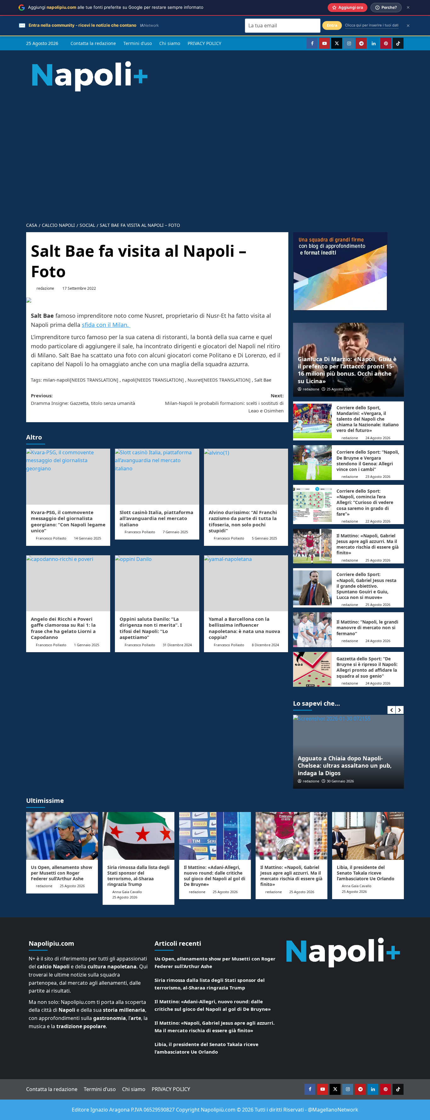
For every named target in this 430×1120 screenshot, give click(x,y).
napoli (128, 380)
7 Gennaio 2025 (175, 531)
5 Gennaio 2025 (264, 538)
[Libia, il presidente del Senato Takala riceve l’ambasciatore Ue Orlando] (368, 836)
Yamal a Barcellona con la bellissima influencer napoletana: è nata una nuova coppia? (244, 628)
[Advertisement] (215, 152)
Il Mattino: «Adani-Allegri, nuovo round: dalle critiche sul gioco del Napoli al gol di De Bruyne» (214, 876)
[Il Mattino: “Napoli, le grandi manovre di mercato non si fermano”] (312, 629)
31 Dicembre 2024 (177, 644)
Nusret (195, 380)
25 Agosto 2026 (339, 389)
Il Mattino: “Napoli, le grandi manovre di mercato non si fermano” (367, 627)
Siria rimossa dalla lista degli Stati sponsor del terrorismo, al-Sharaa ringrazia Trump (138, 876)
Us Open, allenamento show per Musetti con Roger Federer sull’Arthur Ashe (61, 873)
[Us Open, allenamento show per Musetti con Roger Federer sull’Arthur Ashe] (62, 836)
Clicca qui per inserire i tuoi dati (372, 25)
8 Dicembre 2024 (265, 644)
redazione (45, 288)
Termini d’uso (137, 43)
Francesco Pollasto (51, 538)
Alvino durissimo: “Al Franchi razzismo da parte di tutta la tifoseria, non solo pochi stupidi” (243, 521)
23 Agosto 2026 (377, 476)
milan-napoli (56, 380)
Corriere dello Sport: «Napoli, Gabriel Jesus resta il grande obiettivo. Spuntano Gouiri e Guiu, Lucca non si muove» (366, 585)
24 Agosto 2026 (377, 437)
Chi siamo (169, 43)
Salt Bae (262, 380)
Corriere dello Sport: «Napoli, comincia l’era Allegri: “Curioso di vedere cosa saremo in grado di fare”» (365, 502)
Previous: (83, 399)
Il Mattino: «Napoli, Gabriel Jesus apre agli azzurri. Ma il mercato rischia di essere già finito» (368, 544)
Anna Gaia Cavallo (127, 891)
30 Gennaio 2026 (340, 781)
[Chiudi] (408, 7)
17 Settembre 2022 (79, 288)
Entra (332, 25)
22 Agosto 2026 (377, 521)
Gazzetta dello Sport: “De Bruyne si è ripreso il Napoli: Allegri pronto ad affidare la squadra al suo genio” (367, 667)
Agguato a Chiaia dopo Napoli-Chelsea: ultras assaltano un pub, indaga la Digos (345, 765)
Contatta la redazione (93, 43)
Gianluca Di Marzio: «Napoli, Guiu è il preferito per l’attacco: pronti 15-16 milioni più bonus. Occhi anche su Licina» (347, 370)
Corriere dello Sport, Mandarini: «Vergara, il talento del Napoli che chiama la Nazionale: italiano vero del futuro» (368, 419)
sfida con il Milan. (106, 324)
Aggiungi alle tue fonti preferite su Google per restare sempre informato (115, 7)
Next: (224, 403)
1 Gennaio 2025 (86, 644)
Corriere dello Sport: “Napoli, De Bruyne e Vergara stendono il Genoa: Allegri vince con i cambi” (368, 460)
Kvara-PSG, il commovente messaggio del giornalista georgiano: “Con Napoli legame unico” (68, 521)
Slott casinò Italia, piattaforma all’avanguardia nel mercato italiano (156, 518)
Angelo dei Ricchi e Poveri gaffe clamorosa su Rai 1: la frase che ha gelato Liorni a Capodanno (63, 628)
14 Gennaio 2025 (87, 538)
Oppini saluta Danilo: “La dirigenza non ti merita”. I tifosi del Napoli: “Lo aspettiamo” (151, 628)
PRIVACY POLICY (204, 43)
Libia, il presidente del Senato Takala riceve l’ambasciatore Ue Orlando (365, 873)
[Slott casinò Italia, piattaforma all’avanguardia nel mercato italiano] (157, 477)
